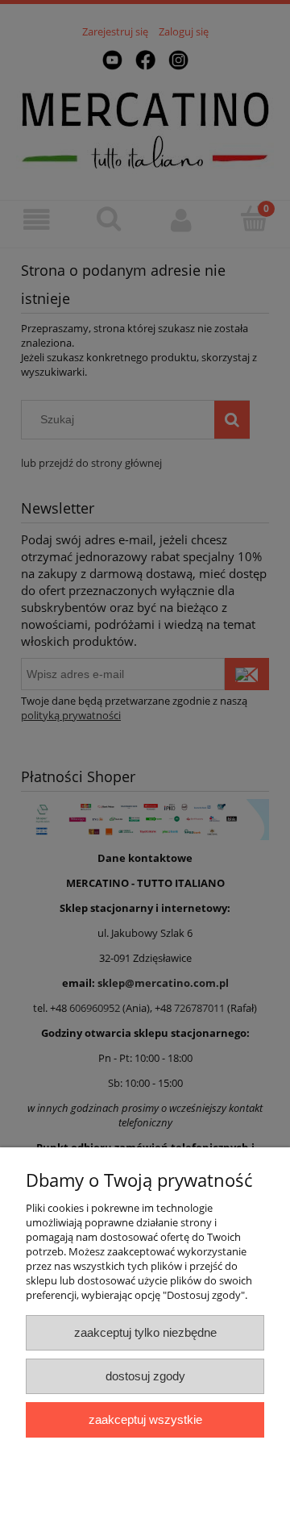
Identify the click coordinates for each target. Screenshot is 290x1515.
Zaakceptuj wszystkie (145, 1419)
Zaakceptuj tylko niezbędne (145, 1332)
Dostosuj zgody (145, 1376)
